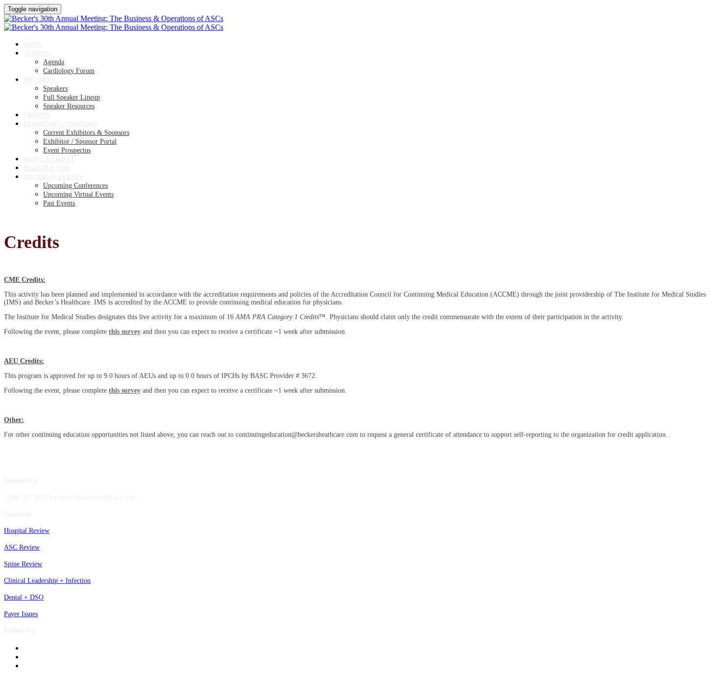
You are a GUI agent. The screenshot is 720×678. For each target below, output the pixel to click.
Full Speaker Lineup (71, 97)
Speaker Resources (69, 106)
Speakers (39, 79)
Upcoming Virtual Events (78, 194)
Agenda (36, 53)
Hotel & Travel (49, 159)
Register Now (47, 168)
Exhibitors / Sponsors (60, 124)
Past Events (59, 203)
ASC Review (22, 547)
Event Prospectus (67, 150)
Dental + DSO (24, 597)
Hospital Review (26, 530)
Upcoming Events (53, 177)
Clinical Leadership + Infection (47, 580)
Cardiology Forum (69, 71)
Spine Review (23, 564)
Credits (37, 115)
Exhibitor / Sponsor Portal (80, 141)
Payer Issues (21, 614)
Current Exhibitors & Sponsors (86, 132)
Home (33, 44)
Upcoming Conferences (75, 185)
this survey (125, 331)
